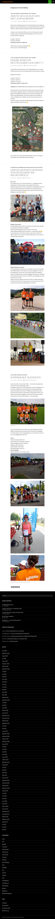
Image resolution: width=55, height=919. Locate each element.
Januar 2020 (5, 757)
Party (3, 865)
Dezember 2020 (5, 733)
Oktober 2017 (5, 816)
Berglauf (18, 13)
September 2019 (5, 762)
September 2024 (5, 669)
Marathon (4, 859)
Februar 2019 (5, 777)
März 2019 (4, 775)
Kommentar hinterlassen (31, 21)
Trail (30, 13)
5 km (14, 13)
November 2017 (5, 814)
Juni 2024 (4, 674)
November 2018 (5, 783)
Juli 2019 (4, 767)
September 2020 (5, 741)
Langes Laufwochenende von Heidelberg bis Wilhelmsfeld (27, 172)
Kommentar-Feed (6, 908)
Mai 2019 (4, 770)
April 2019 (4, 772)
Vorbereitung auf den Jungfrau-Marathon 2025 (12, 612)
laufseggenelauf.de (7, 2)
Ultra (3, 878)
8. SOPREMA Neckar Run (7, 604)
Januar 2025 (5, 661)
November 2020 (5, 736)
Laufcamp (4, 857)
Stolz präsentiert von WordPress (18, 917)
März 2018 (4, 803)
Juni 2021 (4, 726)
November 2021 (5, 718)
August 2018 (5, 790)
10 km (12, 13)
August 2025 (5, 656)
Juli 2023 (4, 684)
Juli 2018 (4, 793)
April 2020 (4, 754)
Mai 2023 (4, 689)
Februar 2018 (5, 806)
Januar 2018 (5, 808)
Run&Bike (4, 867)
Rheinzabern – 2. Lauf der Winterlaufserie (11, 620)
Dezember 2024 (5, 663)
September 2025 (5, 653)
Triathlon (4, 875)
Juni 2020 (4, 749)
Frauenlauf (4, 846)
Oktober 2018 (5, 785)
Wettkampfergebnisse (7, 893)
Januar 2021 (5, 731)
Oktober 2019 (5, 759)
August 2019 (5, 764)
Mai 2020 (4, 751)
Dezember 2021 (5, 715)
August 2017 (5, 821)
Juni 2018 (4, 796)
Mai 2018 (4, 798)
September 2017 (5, 819)
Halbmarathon (22, 167)
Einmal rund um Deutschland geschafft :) (27, 61)
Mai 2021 (4, 728)
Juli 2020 (4, 746)
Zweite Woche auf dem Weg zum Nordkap (25, 17)
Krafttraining (5, 854)
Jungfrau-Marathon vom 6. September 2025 (12, 608)
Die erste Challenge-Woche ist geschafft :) (20, 633)
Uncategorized (5, 880)
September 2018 (5, 788)
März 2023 (4, 694)
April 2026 (4, 650)
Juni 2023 (4, 687)
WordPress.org (5, 910)
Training (34, 13)
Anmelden (4, 903)
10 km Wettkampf (15, 586)
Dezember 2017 (5, 811)
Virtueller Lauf (5, 883)
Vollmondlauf (5, 885)
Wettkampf (39, 167)
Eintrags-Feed (5, 905)
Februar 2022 (5, 710)
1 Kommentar (27, 177)
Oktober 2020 (5, 738)
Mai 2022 (4, 705)
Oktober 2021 (5, 720)
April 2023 (4, 692)
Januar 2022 (5, 713)
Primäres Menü (53, 1)
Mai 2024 (4, 676)
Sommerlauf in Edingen (26, 377)
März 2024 (4, 681)
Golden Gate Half (14, 641)
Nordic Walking (24, 13)
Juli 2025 (4, 658)
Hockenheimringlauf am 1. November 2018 (17, 638)
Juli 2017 (4, 824)
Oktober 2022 (5, 697)
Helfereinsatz (5, 852)
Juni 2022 (4, 702)
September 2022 (5, 700)
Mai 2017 (4, 829)
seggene (21, 21)
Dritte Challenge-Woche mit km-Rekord (15, 631)
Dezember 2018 (5, 780)
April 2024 (4, 679)
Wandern (4, 888)
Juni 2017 (4, 827)
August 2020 (5, 744)
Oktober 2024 (5, 666)
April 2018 (4, 801)
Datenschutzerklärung (6, 917)
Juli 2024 (4, 671)
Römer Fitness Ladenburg (7, 616)
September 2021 (5, 723)
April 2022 (4, 707)
